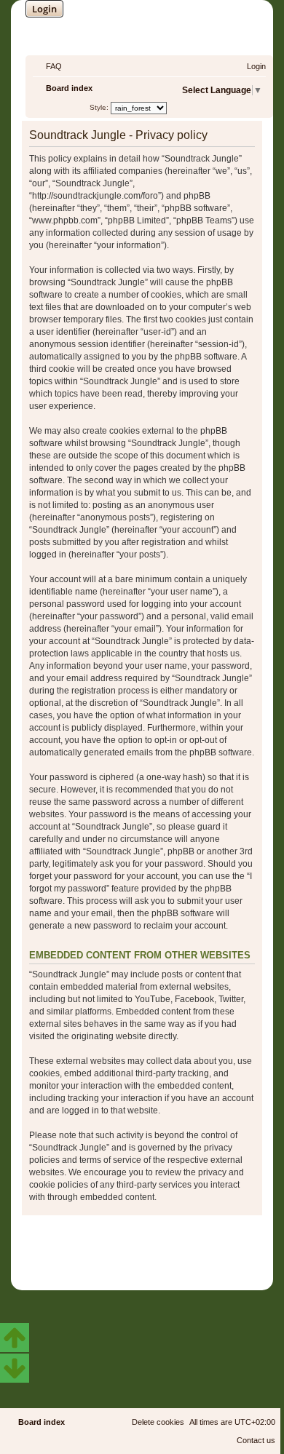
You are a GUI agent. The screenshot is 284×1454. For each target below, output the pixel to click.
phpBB (103, 1248)
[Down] (14, 1368)
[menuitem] (47, 66)
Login (44, 8)
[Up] (14, 1337)
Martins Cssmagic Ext (181, 1259)
